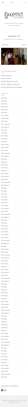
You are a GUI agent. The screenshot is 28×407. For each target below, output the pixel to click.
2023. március (4, 199)
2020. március (4, 260)
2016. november (5, 368)
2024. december (5, 144)
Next (23, 44)
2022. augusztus (5, 217)
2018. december (5, 301)
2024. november (5, 147)
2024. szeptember (5, 153)
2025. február (4, 138)
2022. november (5, 208)
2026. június (4, 98)
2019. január (4, 298)
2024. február (4, 167)
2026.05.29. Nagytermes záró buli (9, 81)
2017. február (4, 359)
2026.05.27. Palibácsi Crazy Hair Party (10, 84)
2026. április (4, 103)
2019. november (5, 272)
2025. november (5, 118)
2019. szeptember (5, 278)
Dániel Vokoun (20, 39)
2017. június (4, 348)
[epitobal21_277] (14, 56)
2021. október (4, 237)
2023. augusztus (5, 185)
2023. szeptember (5, 182)
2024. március (4, 165)
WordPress (16, 402)
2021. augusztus (5, 243)
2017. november (5, 336)
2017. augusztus (5, 345)
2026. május (4, 101)
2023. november (5, 176)
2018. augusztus (5, 313)
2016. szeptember (5, 374)
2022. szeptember (5, 214)
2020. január (4, 266)
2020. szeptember (5, 255)
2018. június (4, 316)
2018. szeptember (5, 310)
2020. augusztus (5, 258)
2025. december (5, 115)
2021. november (5, 234)
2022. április (4, 223)
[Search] (26, 2)
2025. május (4, 130)
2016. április (4, 377)
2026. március (4, 106)
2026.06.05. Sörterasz (6, 75)
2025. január (4, 141)
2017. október (4, 339)
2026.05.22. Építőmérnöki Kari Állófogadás (11, 87)
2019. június (4, 284)
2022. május (4, 220)
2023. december (5, 173)
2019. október (4, 275)
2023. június (4, 191)
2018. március (4, 324)
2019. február (4, 295)
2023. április (4, 197)
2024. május (4, 159)
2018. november (5, 304)
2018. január (4, 330)
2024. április (4, 162)
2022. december (5, 205)
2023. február (4, 202)
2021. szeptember (5, 240)
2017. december (5, 333)
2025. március (4, 135)
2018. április (4, 321)
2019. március (4, 292)
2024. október (4, 150)
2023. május (4, 194)
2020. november (5, 249)
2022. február (4, 228)
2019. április (4, 290)
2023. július (3, 188)
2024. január (4, 170)
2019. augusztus (5, 281)
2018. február (4, 327)
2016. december (5, 365)
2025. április (4, 133)
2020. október (4, 252)
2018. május (4, 319)
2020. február (4, 263)
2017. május (4, 351)
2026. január (4, 112)
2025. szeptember (5, 124)
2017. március (4, 356)
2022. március (4, 226)
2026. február (4, 109)
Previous (5, 44)
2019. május (4, 287)
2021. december (5, 231)
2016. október (4, 371)
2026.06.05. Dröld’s (6, 78)
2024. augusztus (5, 156)
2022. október (4, 211)
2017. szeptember (5, 342)
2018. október (4, 307)
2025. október (4, 121)
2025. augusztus (5, 127)
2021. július (3, 246)
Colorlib (24, 400)
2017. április (4, 353)
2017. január (4, 362)
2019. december (5, 269)
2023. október (4, 179)
